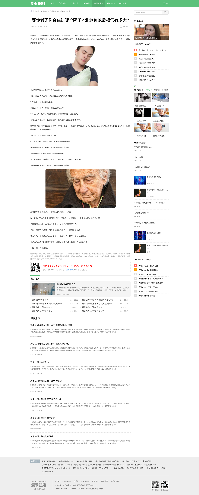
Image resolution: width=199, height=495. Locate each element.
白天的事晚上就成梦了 (147, 59)
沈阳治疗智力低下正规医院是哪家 (151, 279)
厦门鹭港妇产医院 (128, 461)
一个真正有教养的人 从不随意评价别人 (143, 121)
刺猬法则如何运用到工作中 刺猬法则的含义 (50, 344)
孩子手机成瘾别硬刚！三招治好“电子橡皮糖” (153, 50)
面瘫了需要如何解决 (49, 461)
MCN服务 (67, 481)
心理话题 (62, 11)
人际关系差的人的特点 (147, 80)
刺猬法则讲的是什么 (39, 362)
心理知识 (149, 90)
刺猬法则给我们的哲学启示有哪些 (45, 381)
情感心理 (157, 90)
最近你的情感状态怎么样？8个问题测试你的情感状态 (143, 106)
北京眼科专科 (65, 468)
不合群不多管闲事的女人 (143, 147)
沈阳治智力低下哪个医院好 (148, 287)
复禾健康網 (115, 481)
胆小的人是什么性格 (154, 233)
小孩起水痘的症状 (94, 465)
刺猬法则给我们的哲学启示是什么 (45, 399)
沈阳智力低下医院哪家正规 (148, 291)
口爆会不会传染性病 (134, 465)
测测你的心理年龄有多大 (42, 307)
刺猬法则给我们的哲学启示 (42, 418)
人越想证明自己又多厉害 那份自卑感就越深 (161, 121)
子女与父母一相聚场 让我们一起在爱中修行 (161, 106)
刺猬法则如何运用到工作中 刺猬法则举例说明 (51, 325)
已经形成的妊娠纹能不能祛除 (52, 465)
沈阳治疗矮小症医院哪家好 (148, 270)
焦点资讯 (164, 90)
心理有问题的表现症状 (147, 76)
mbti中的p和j (138, 157)
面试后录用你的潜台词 (147, 67)
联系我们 (77, 481)
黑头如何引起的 (47, 472)
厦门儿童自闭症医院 (145, 461)
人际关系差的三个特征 (147, 63)
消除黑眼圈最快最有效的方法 (113, 465)
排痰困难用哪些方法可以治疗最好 (107, 461)
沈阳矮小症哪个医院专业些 (148, 266)
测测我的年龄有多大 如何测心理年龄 (47, 304)
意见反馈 (95, 481)
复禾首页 (44, 11)
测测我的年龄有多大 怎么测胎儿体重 (97, 304)
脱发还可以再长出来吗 (135, 468)
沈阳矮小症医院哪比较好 (147, 274)
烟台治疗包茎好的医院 (84, 461)
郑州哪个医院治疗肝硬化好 (101, 468)
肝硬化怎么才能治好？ (81, 468)
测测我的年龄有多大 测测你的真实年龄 (98, 300)
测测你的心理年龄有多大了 (93, 311)
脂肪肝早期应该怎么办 (50, 468)
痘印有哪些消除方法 (66, 461)
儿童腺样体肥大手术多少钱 (75, 465)
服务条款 (86, 481)
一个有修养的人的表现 (147, 54)
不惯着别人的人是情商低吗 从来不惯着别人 (149, 203)
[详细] (125, 290)
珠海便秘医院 (119, 468)
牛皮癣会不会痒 (150, 465)
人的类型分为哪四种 (141, 213)
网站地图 (104, 481)
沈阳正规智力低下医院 (147, 296)
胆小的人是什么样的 (154, 177)
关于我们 (58, 481)
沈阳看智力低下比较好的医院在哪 (151, 283)
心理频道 (53, 11)
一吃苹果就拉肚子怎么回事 (155, 468)
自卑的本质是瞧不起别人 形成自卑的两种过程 (161, 136)
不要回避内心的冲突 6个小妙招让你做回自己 (143, 136)
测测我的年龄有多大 (66, 284)
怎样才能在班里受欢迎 (147, 71)
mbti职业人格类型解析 (142, 167)
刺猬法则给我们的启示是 (41, 436)
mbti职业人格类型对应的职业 (144, 223)
